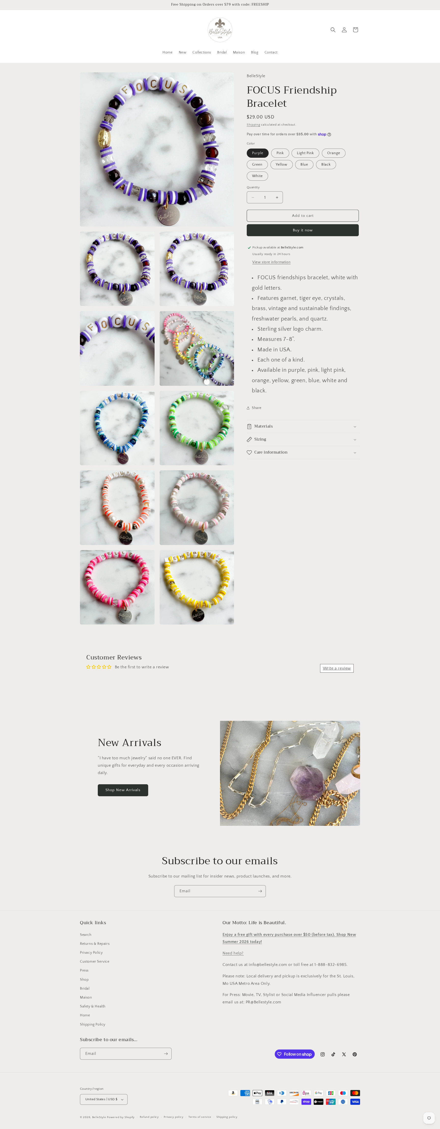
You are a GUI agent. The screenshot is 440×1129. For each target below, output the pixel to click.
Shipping (253, 124)
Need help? (233, 953)
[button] (333, 29)
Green (257, 165)
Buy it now (303, 230)
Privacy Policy (91, 953)
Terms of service (199, 1117)
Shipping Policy (92, 1024)
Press (84, 970)
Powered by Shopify (121, 1117)
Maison (86, 997)
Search (86, 935)
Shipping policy (227, 1117)
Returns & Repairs (94, 944)
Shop (84, 980)
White (257, 176)
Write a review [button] (337, 668)
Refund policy (149, 1117)
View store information (271, 262)
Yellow (281, 165)
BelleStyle (99, 1117)
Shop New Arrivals (123, 790)
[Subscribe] (260, 891)
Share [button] (257, 408)
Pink (280, 153)
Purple (257, 153)
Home (85, 1015)
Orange (333, 153)
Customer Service (94, 962)
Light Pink (305, 153)
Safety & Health (93, 1006)
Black (326, 165)
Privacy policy (173, 1117)
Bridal (85, 989)
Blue (304, 165)
